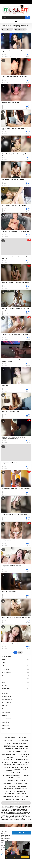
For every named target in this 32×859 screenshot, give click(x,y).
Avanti (20, 652)
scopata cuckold (21, 794)
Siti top (5, 693)
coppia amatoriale (21, 759)
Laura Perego (16, 725)
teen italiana (21, 786)
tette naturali (8, 740)
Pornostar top (7, 696)
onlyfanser (5, 762)
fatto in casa (10, 786)
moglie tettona (9, 794)
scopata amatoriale (11, 767)
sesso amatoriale (11, 781)
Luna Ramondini (16, 719)
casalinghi (14, 762)
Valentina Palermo (16, 699)
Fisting (16, 662)
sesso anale (7, 783)
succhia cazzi (10, 751)
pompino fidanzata (8, 754)
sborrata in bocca (10, 764)
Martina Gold (16, 715)
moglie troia (21, 751)
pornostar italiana (21, 796)
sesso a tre (24, 780)
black (18, 757)
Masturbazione (16, 688)
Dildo (16, 666)
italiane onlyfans (12, 799)
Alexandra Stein (16, 709)
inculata (9, 770)
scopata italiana (22, 764)
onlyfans (22, 738)
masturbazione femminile (12, 775)
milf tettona (19, 778)
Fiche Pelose (16, 669)
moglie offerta (22, 746)
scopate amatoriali (11, 738)
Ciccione (16, 659)
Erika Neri (16, 705)
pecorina (24, 767)
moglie (24, 757)
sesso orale (9, 760)
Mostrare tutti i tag (16, 803)
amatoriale (8, 749)
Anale (16, 679)
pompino (26, 775)
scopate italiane (20, 770)
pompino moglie (8, 796)
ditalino (11, 778)
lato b (27, 783)
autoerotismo (8, 788)
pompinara (21, 791)
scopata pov (10, 791)
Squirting (16, 685)
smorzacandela (18, 783)
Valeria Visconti (16, 728)
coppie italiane (25, 762)
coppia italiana (23, 754)
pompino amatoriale (20, 743)
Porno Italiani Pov (16, 672)
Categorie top (7, 656)
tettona (7, 743)
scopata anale (9, 746)
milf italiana (16, 773)
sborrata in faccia (21, 788)
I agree (21, 832)
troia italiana (10, 757)
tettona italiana (21, 740)
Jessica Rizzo (16, 722)
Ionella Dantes (16, 712)
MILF (16, 675)
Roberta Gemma (16, 702)
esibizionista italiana (21, 748)
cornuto (23, 799)
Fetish (16, 682)
